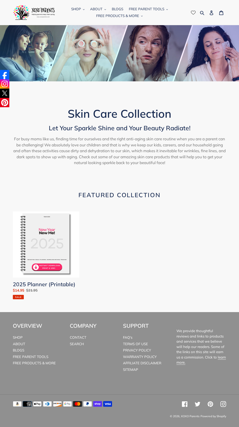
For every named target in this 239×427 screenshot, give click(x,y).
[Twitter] (4, 93)
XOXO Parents (190, 416)
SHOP (18, 337)
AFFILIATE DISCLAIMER (142, 363)
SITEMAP (130, 369)
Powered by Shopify (213, 416)
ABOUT (19, 344)
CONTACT (78, 337)
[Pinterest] (4, 102)
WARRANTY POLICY (140, 357)
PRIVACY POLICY (137, 350)
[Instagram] (4, 84)
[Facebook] (4, 74)
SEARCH (77, 344)
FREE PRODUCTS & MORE (34, 363)
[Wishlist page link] (193, 12)
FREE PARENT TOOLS (30, 357)
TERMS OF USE (135, 344)
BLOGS (18, 350)
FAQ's (127, 337)
